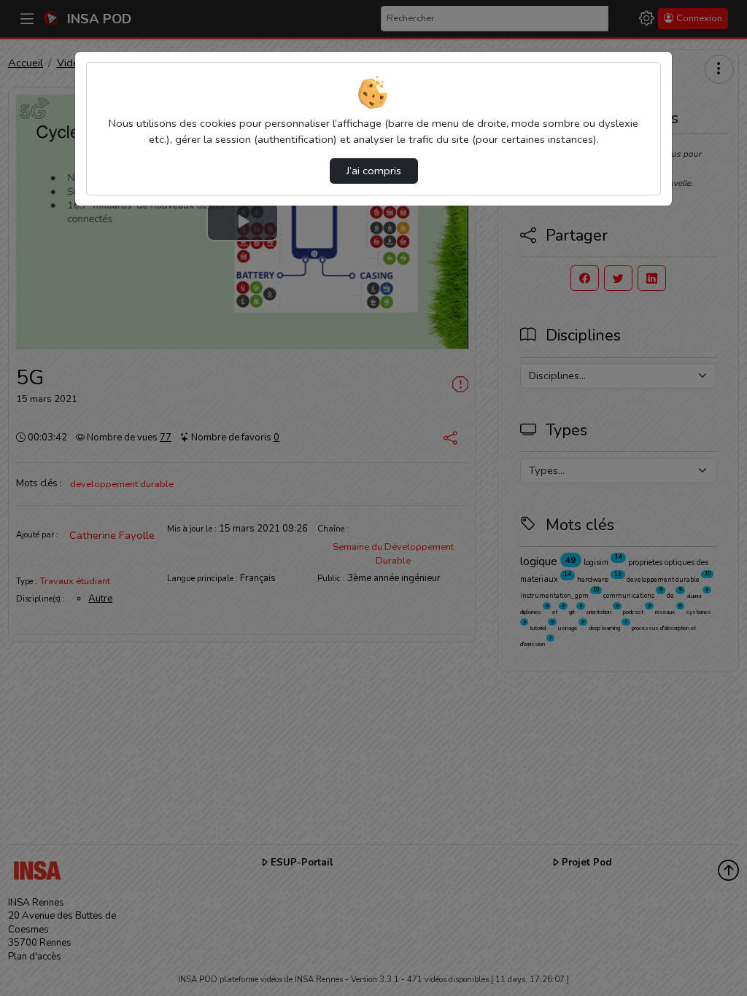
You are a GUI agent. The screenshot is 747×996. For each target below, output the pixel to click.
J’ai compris (374, 170)
